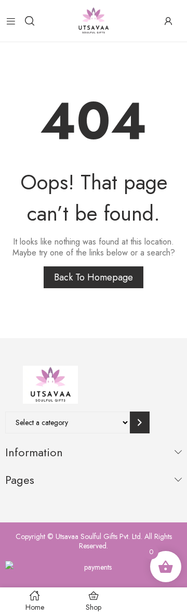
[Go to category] (140, 422)
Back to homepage (93, 277)
